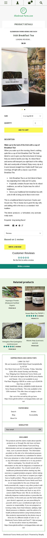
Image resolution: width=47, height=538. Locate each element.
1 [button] (22, 109)
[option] (23, 77)
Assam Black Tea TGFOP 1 (34, 313)
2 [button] (24, 109)
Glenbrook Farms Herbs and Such (23, 31)
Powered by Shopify (36, 534)
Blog (13, 415)
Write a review (15, 247)
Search (13, 411)
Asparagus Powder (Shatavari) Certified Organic (12, 303)
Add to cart (23, 130)
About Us (13, 418)
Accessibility (33, 415)
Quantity (8, 123)
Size (6, 116)
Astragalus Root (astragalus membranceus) (12, 343)
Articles (33, 411)
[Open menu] (6, 2)
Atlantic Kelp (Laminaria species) (34, 342)
